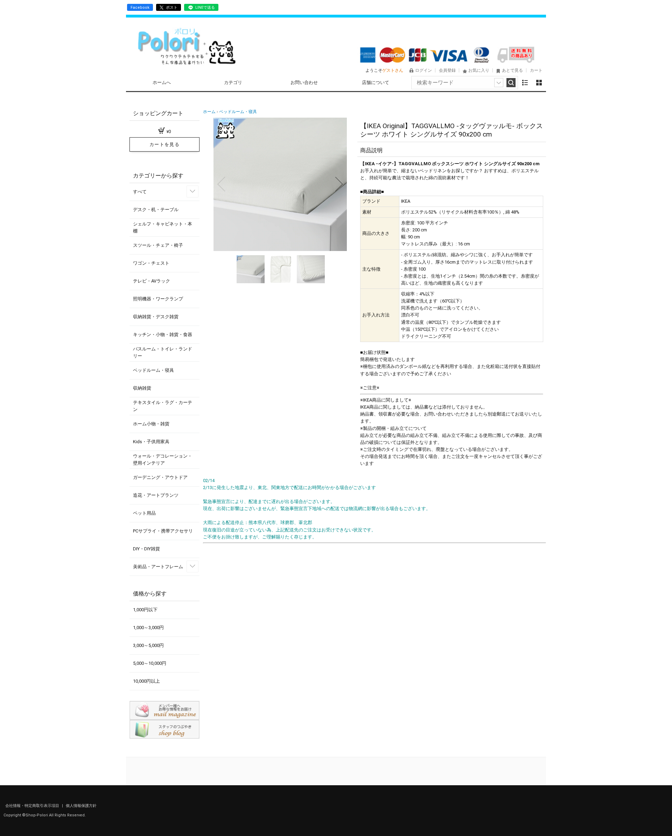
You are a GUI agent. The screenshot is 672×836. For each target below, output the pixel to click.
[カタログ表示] (539, 82)
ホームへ (162, 82)
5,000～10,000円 (149, 663)
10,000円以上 (146, 681)
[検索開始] (511, 82)
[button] (221, 184)
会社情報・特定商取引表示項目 (32, 805)
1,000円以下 (145, 609)
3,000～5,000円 (148, 645)
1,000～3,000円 (148, 627)
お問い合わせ (304, 82)
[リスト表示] (525, 82)
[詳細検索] (498, 82)
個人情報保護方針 (81, 805)
